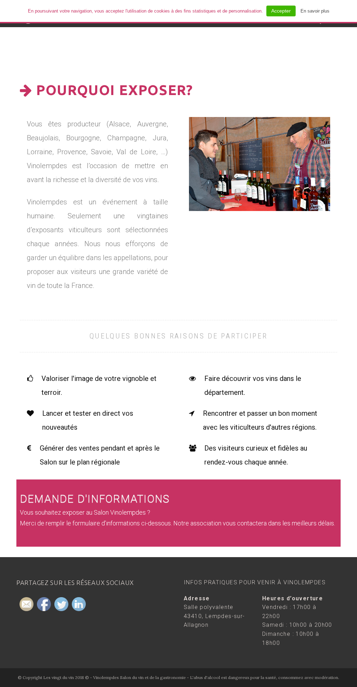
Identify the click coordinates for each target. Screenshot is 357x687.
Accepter (281, 11)
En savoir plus (315, 11)
